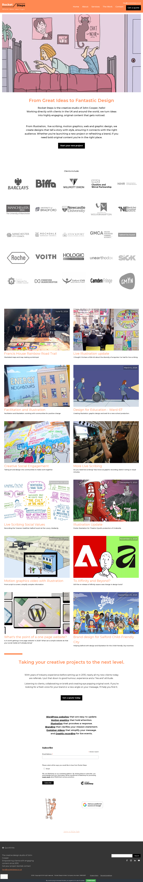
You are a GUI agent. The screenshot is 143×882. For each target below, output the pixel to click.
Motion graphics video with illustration (33, 581)
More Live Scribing (87, 466)
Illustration (57, 723)
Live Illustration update (91, 353)
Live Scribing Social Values (24, 524)
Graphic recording (65, 733)
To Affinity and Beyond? (91, 581)
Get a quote (133, 8)
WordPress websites (57, 717)
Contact (119, 7)
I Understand (91, 880)
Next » (21, 654)
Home (76, 7)
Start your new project (71, 145)
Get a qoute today (71, 698)
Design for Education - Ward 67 (97, 410)
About (85, 7)
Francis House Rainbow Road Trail (30, 353)
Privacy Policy (94, 875)
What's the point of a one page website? (35, 637)
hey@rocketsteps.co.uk (12, 870)
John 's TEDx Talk (71, 832)
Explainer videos (55, 730)
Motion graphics (60, 720)
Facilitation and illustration (24, 410)
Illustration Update (87, 524)
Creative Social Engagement (26, 466)
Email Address (47, 754)
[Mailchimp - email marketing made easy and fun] (87, 785)
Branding (50, 727)
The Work (107, 7)
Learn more (46, 777)
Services (95, 7)
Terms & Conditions (106, 875)
